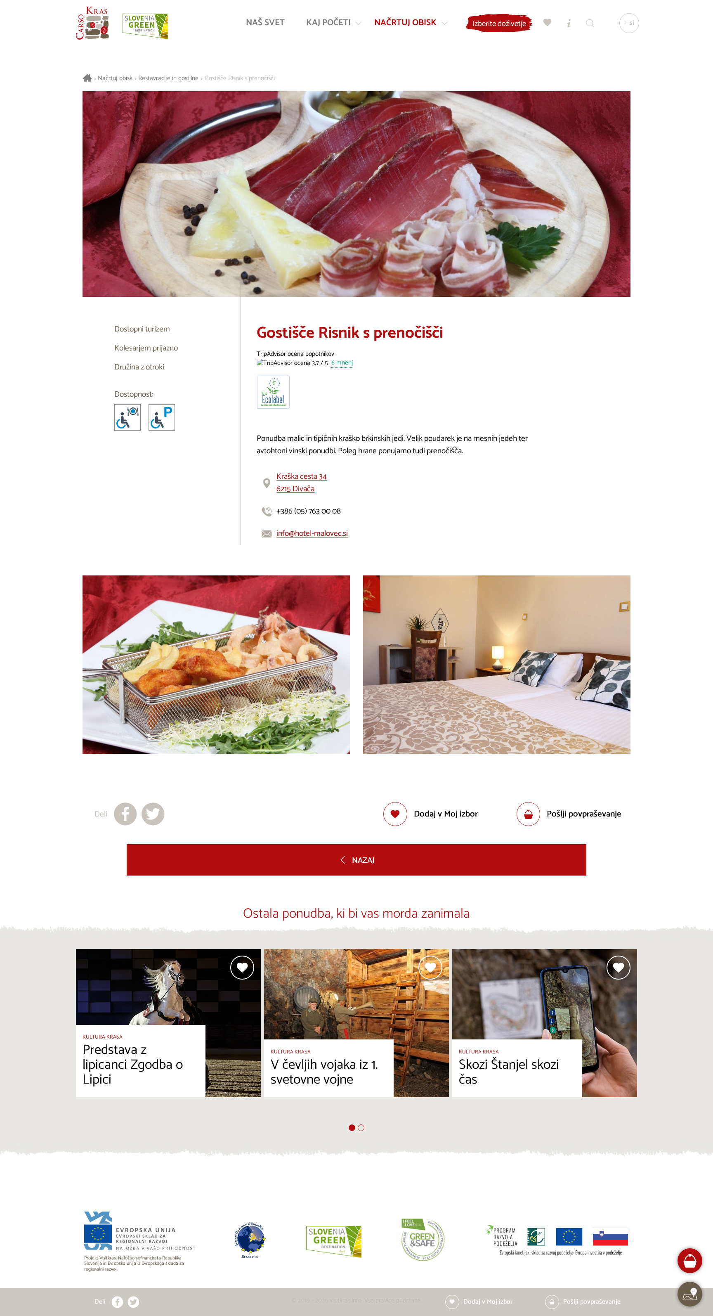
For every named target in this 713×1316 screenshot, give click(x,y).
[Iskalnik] (590, 23)
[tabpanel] (168, 1036)
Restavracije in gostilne (168, 78)
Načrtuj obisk (115, 78)
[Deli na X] (153, 814)
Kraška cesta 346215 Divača (301, 483)
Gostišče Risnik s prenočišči (240, 78)
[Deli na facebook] (125, 814)
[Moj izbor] (547, 23)
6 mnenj (342, 363)
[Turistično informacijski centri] (569, 23)
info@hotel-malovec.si (312, 533)
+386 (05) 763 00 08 (308, 511)
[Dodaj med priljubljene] (242, 968)
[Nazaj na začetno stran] (92, 23)
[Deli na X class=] (133, 1302)
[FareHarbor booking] (690, 1261)
